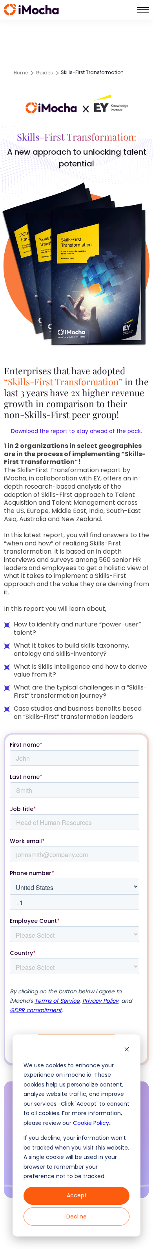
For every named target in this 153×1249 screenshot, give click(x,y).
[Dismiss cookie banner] (126, 1050)
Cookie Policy (91, 1123)
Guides (44, 72)
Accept (77, 1195)
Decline (76, 1216)
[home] (31, 10)
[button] (143, 9)
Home (21, 72)
